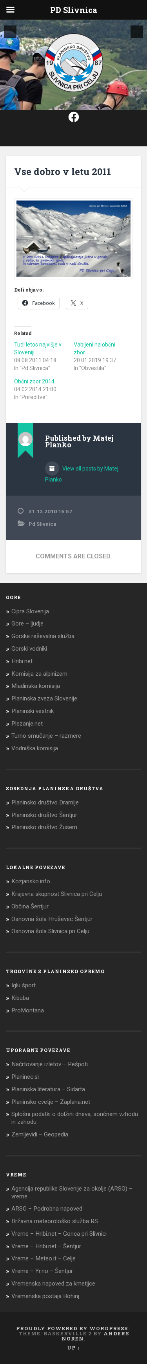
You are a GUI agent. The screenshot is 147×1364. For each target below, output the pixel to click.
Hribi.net (22, 661)
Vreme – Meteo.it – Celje (43, 1258)
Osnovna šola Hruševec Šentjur (52, 919)
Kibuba (20, 997)
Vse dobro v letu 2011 (62, 171)
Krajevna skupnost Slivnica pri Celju (56, 893)
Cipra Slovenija (30, 611)
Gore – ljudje (27, 623)
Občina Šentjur (30, 906)
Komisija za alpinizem (39, 673)
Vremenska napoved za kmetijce (53, 1283)
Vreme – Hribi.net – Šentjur (46, 1246)
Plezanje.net (27, 723)
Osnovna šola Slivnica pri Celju (50, 931)
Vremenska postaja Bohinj (45, 1296)
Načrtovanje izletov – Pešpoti (49, 1064)
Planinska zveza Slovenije (44, 698)
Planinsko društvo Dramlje (45, 802)
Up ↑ (73, 1347)
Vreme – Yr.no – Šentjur (42, 1271)
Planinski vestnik (32, 711)
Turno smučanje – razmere (46, 735)
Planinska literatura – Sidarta (48, 1089)
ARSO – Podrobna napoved (46, 1208)
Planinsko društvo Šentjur (44, 815)
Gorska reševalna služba (42, 636)
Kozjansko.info (30, 881)
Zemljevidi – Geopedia (39, 1134)
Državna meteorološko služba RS (54, 1221)
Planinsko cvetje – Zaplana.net (50, 1101)
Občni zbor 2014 (34, 381)
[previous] (10, 32)
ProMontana (27, 1010)
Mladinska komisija (35, 685)
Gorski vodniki (29, 648)
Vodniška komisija (34, 748)
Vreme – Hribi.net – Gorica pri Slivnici (59, 1233)
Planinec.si (25, 1076)
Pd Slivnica (42, 524)
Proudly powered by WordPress (72, 1328)
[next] (137, 32)
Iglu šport (23, 985)
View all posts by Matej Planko (81, 474)
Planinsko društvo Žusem (44, 827)
